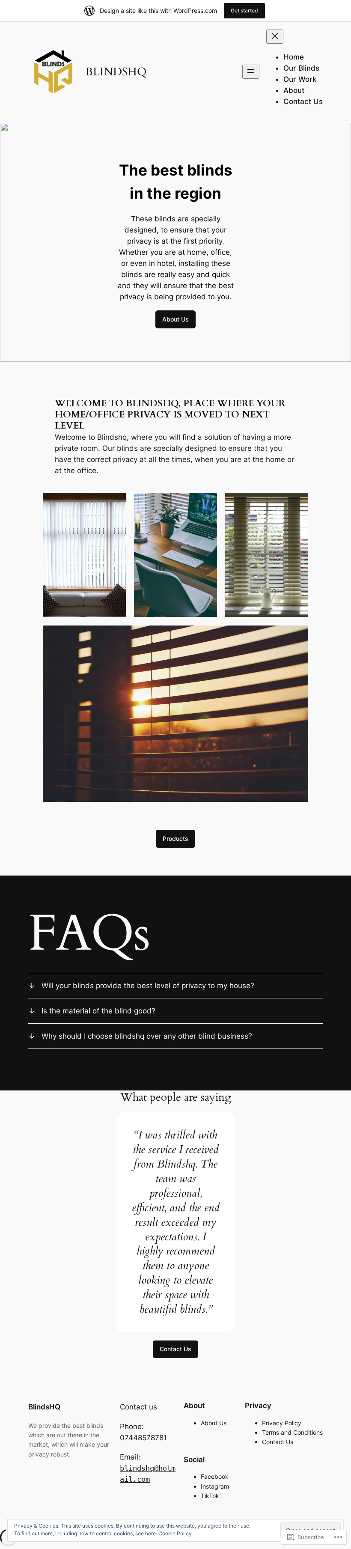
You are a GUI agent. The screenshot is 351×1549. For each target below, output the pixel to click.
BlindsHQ (44, 1407)
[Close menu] (274, 37)
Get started (244, 10)
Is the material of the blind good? (98, 1011)
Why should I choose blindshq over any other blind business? (147, 1036)
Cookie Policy (175, 1533)
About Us (175, 319)
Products (175, 838)
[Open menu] (250, 72)
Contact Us (175, 1348)
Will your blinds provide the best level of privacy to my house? (148, 985)
